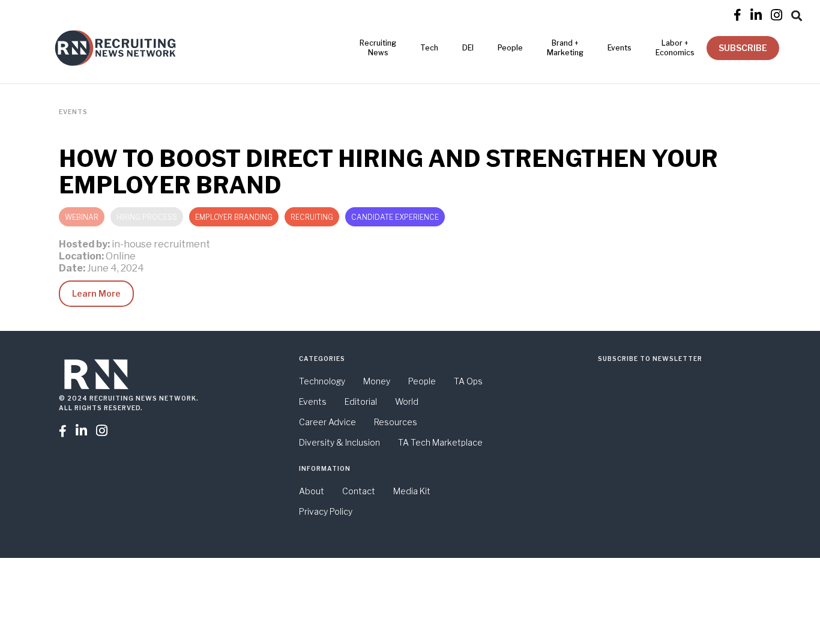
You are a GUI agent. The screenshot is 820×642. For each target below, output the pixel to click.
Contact (358, 491)
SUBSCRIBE (743, 48)
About (311, 491)
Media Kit (411, 491)
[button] (796, 14)
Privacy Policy (325, 511)
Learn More (96, 293)
